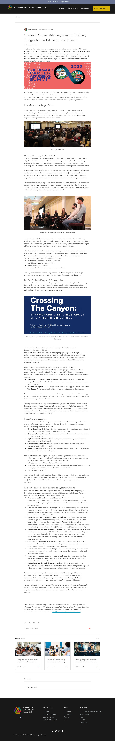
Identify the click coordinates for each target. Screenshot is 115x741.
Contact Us (66, 1)
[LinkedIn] (52, 731)
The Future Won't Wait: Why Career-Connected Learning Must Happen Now (56, 660)
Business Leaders (49, 717)
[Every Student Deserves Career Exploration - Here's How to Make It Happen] (28, 649)
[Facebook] (62, 731)
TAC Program (84, 714)
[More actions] (90, 29)
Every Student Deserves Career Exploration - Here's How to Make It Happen (27, 660)
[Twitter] (56, 731)
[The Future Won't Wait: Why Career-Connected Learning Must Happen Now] (58, 649)
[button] (85, 7)
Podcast (82, 720)
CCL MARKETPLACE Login (53, 1)
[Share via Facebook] (25, 623)
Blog (81, 717)
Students (46, 711)
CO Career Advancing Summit (90, 711)
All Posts (17, 17)
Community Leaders (50, 720)
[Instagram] (59, 731)
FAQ (65, 720)
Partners (67, 717)
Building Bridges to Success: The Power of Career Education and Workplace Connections (86, 660)
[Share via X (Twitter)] (29, 623)
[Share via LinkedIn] (34, 623)
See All (98, 638)
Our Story (67, 711)
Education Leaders (50, 714)
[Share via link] (38, 623)
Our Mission (68, 714)
